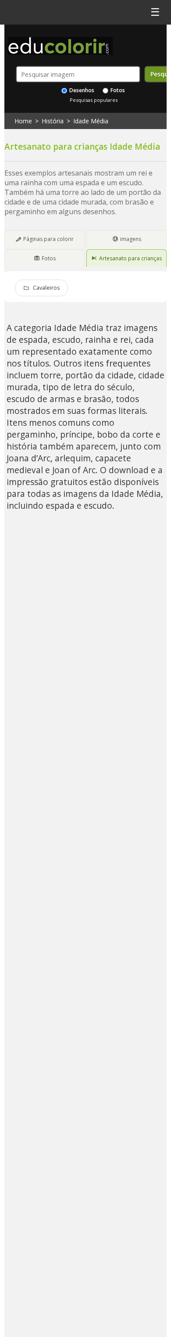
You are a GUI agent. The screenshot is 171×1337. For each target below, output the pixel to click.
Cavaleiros (46, 287)
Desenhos (81, 90)
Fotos (117, 90)
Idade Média (90, 121)
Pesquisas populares (94, 100)
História (53, 121)
